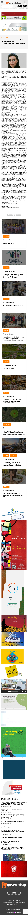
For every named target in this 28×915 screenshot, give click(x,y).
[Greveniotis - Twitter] (21, 6)
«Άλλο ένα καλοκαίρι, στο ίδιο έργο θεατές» (12, 821)
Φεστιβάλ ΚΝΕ (4, 826)
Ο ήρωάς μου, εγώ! (8, 243)
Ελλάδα (6, 393)
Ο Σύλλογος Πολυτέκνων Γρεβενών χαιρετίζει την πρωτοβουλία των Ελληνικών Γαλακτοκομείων (13, 276)
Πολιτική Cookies (20, 902)
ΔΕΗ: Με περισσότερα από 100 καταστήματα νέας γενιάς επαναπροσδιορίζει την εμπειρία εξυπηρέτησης (12, 816)
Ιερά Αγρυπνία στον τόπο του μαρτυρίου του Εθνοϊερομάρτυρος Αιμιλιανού (13, 495)
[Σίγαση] (22, 692)
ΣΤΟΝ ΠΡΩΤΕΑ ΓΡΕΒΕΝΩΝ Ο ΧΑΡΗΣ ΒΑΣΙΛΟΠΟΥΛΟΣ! (10, 842)
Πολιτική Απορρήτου (8, 902)
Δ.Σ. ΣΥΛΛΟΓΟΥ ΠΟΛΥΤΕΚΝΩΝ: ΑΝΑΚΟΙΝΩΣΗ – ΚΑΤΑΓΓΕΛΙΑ (12, 810)
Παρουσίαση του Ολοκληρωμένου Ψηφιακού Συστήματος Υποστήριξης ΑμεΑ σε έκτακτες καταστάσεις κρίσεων (12, 848)
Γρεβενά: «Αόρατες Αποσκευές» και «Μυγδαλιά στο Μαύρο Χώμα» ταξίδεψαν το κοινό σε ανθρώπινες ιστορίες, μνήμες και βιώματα (13, 803)
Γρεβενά (6, 236)
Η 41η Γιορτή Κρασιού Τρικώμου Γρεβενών (11, 837)
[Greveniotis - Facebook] (18, 6)
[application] (14, 686)
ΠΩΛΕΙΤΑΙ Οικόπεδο (8, 368)
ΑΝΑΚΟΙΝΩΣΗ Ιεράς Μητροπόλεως (13, 306)
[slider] (13, 691)
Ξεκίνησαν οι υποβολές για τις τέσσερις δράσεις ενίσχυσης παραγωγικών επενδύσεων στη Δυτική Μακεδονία (12, 464)
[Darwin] (17, 912)
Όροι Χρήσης (16, 900)
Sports (6, 330)
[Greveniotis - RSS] (26, 6)
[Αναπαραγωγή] (3, 692)
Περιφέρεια (7, 424)
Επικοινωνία (17, 904)
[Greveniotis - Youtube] (24, 6)
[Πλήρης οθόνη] (25, 692)
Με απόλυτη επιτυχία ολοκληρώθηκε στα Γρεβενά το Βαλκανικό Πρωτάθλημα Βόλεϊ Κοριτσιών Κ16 (13, 338)
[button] (14, 686)
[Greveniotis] (13, 3)
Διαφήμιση (10, 904)
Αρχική (9, 900)
